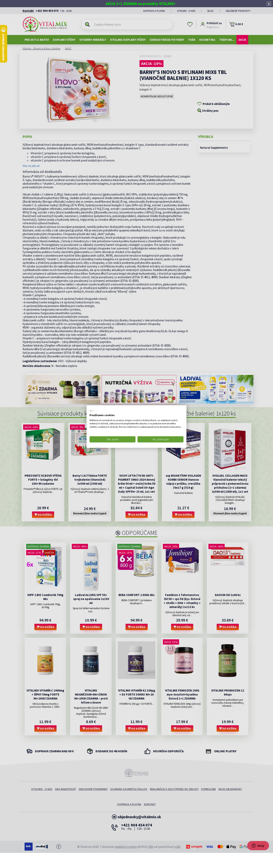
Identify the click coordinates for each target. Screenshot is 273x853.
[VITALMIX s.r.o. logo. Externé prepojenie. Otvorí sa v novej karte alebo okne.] (92, 411)
